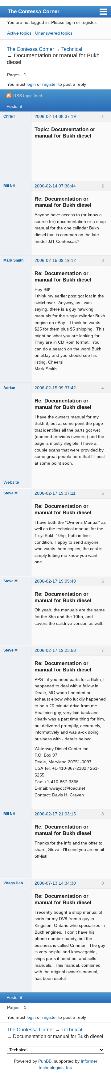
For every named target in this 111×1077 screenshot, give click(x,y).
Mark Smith (13, 260)
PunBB (44, 1061)
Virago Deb (13, 883)
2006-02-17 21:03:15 (55, 813)
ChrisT (9, 116)
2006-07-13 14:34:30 (55, 883)
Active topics (19, 33)
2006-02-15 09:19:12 (55, 260)
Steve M (10, 493)
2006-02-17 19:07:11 (55, 493)
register (49, 84)
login (31, 84)
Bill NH (9, 186)
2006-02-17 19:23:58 (55, 650)
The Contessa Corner (34, 11)
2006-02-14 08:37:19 (55, 116)
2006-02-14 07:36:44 (55, 185)
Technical (71, 49)
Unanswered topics (53, 33)
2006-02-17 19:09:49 (55, 581)
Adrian (9, 388)
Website (11, 482)
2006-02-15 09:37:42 (55, 387)
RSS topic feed (27, 95)
